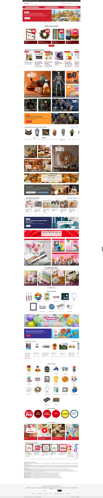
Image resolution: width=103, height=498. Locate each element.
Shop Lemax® (29, 121)
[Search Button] (31, 3)
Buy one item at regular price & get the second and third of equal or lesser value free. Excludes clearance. (42, 474)
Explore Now (51, 180)
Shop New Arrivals (52, 234)
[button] (75, 3)
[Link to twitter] (76, 497)
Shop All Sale (51, 45)
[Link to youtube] (78, 497)
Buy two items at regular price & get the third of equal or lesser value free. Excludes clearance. (41, 475)
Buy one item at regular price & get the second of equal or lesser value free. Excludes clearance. (41, 473)
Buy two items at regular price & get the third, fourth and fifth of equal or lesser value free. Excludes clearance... (43, 477)
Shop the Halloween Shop (31, 192)
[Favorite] (32, 200)
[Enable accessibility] (101, 496)
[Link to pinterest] (74, 497)
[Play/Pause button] (45, 23)
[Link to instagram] (73, 497)
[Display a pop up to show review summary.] (66, 210)
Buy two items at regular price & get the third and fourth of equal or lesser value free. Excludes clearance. (42, 476)
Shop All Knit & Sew (51, 287)
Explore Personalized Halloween (42, 192)
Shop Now (28, 335)
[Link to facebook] (71, 497)
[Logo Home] (26, 3)
